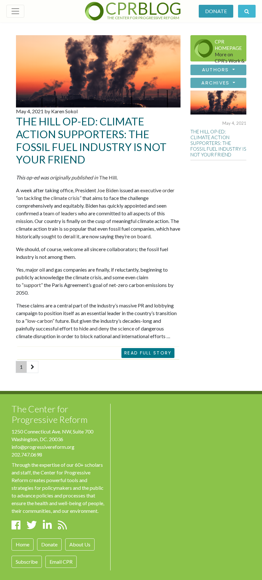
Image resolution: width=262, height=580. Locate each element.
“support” (32, 285)
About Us (79, 544)
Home (22, 544)
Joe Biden (108, 190)
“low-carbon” (39, 321)
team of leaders (60, 213)
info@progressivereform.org (43, 447)
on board (140, 236)
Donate (216, 11)
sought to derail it (60, 236)
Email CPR (61, 562)
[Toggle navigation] (15, 11)
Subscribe (27, 562)
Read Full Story (148, 353)
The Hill (83, 177)
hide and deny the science (106, 328)
